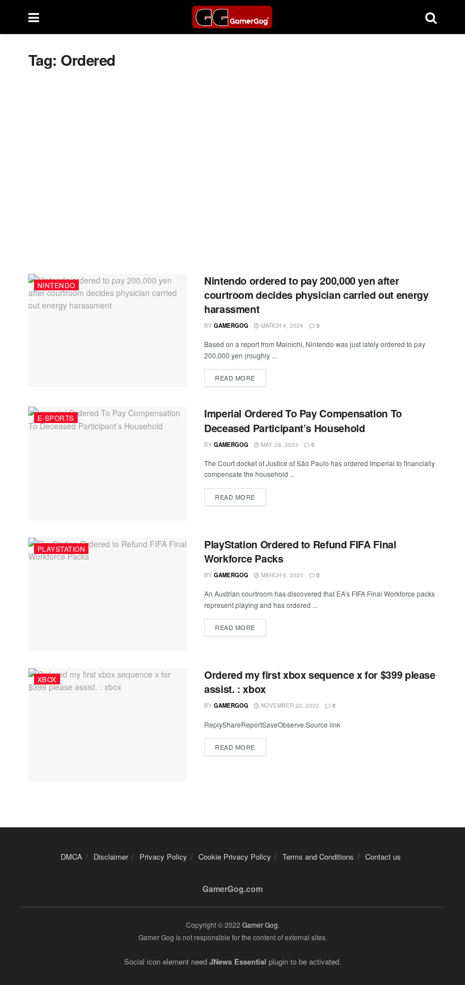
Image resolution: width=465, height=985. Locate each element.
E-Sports (55, 417)
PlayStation (61, 548)
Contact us (383, 856)
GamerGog (231, 325)
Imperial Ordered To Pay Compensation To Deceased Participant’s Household (303, 420)
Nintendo (56, 285)
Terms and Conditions (318, 856)
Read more (235, 377)
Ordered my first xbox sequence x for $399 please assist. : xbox (320, 681)
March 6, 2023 (281, 575)
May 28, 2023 (278, 445)
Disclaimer (111, 856)
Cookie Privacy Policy (234, 856)
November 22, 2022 (289, 705)
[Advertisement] (232, 171)
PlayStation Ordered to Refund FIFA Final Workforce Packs (300, 551)
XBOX (47, 679)
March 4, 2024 (281, 325)
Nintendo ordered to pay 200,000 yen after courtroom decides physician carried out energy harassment (316, 294)
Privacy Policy (163, 856)
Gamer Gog (260, 924)
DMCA (71, 856)
